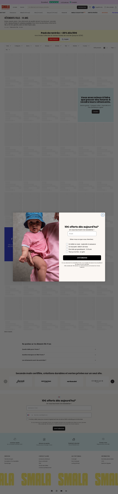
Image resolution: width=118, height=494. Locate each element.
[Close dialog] (102, 214)
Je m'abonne (82, 258)
